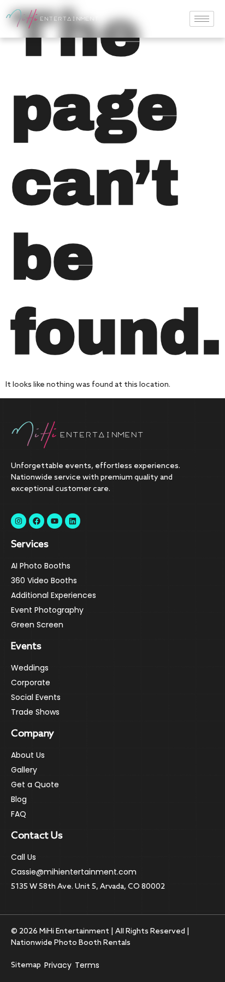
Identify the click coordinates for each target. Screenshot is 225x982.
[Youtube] (54, 521)
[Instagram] (18, 521)
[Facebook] (36, 521)
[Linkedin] (72, 521)
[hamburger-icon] (202, 19)
